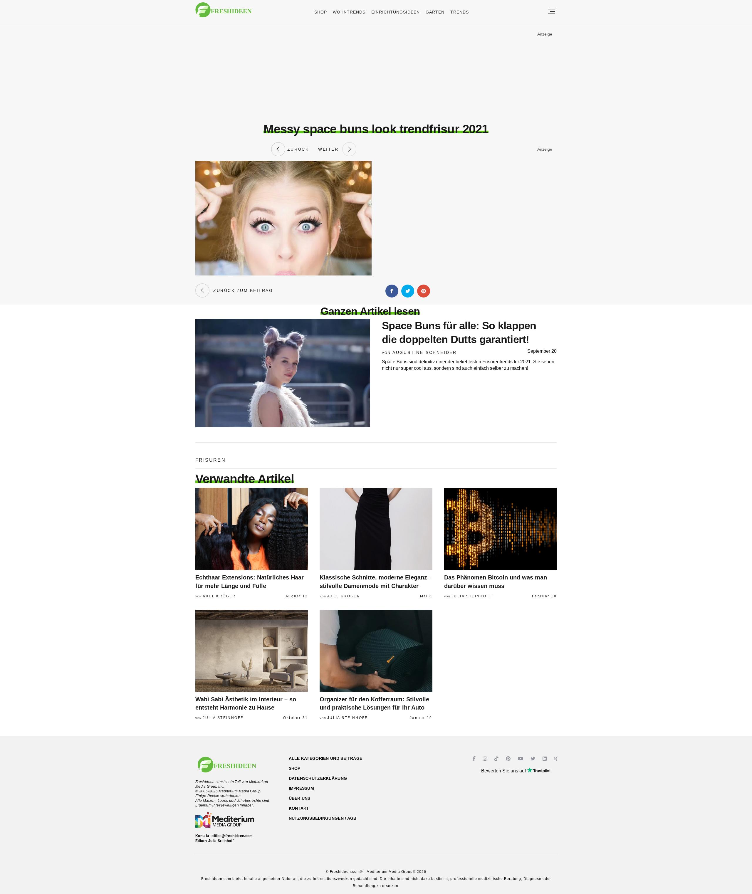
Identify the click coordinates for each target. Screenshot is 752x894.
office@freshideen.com (232, 836)
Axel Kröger (219, 596)
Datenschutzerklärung (318, 778)
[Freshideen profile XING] (556, 758)
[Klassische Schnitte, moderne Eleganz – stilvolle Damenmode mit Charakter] (376, 529)
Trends (459, 12)
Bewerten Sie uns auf (504, 770)
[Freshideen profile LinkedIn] (545, 758)
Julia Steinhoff (471, 596)
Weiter (330, 149)
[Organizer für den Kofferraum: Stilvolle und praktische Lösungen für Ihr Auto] (376, 651)
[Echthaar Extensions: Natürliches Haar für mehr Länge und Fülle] (251, 529)
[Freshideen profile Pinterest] (509, 758)
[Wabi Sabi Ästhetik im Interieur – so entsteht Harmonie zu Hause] (251, 651)
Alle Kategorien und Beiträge (325, 758)
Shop (320, 12)
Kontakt (299, 808)
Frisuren (210, 460)
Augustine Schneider (424, 352)
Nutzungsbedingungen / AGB (323, 818)
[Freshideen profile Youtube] (521, 758)
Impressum (301, 788)
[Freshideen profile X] (534, 758)
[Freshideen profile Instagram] (486, 758)
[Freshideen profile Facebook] (475, 758)
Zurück (297, 149)
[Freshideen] (223, 13)
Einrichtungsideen (395, 12)
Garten (435, 12)
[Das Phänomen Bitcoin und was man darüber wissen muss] (500, 529)
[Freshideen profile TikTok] (497, 758)
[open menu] (551, 12)
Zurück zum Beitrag (241, 290)
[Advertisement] (376, 73)
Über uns (299, 798)
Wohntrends (349, 12)
